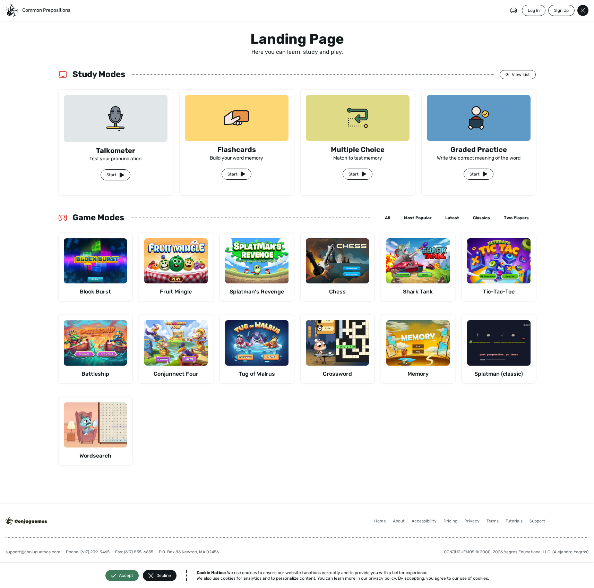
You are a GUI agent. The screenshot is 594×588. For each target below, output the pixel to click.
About (399, 521)
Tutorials (514, 521)
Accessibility (424, 521)
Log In (534, 10)
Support (537, 521)
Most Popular (417, 217)
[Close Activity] (582, 10)
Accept (126, 575)
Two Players (516, 217)
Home (380, 521)
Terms (493, 521)
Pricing (450, 521)
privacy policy (382, 578)
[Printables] (513, 10)
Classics (481, 217)
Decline (163, 575)
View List (521, 74)
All (387, 217)
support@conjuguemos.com (33, 551)
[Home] (12, 10)
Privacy (472, 521)
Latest (452, 217)
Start (111, 174)
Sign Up (561, 10)
